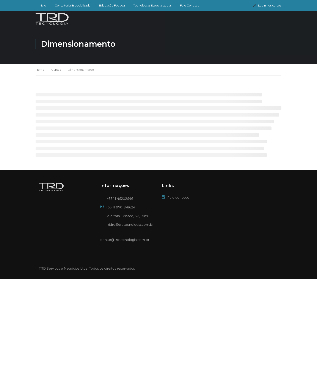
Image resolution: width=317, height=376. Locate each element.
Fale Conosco (189, 5)
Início (42, 5)
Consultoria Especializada (73, 5)
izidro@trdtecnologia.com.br (130, 224)
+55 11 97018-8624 (120, 207)
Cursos (56, 69)
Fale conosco (178, 197)
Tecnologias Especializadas (152, 5)
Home (40, 69)
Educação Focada (112, 5)
